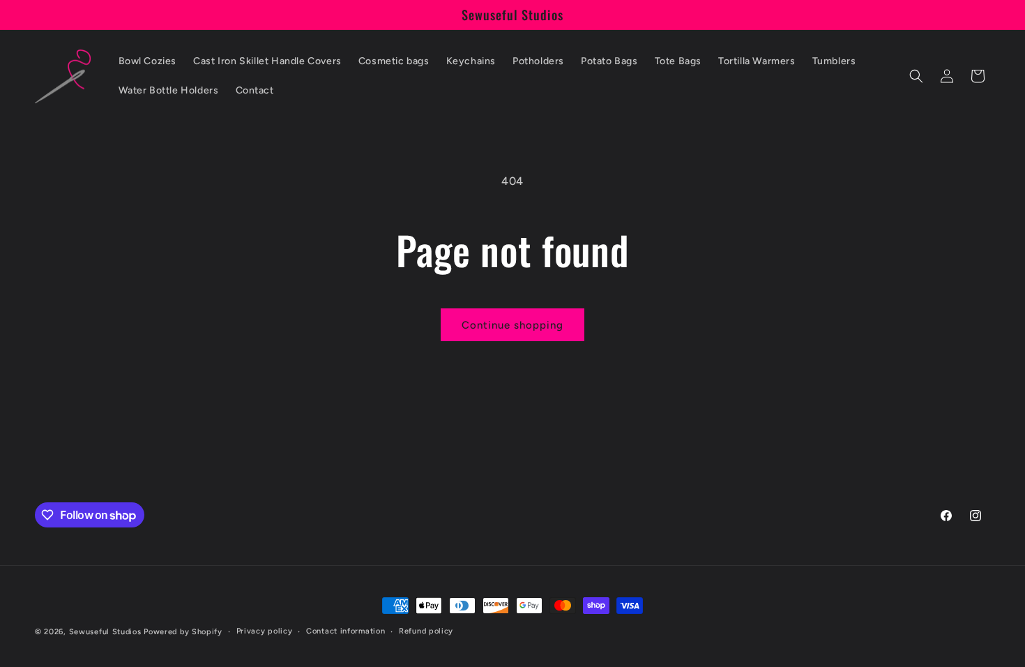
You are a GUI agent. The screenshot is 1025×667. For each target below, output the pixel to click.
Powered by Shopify (183, 631)
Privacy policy (264, 631)
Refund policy (426, 631)
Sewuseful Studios (105, 631)
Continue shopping (512, 325)
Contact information (345, 631)
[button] (916, 76)
